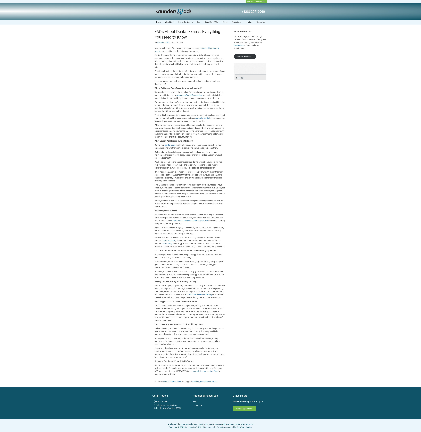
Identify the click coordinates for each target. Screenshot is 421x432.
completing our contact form (205, 371)
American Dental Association (189, 95)
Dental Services (184, 22)
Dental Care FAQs (211, 22)
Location (248, 22)
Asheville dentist (202, 118)
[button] (174, 22)
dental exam (170, 145)
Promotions (236, 22)
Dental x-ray (167, 243)
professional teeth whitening (199, 294)
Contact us (239, 45)
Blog (198, 22)
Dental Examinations (172, 381)
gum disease (205, 381)
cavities (195, 381)
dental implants (168, 240)
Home (158, 22)
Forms (225, 22)
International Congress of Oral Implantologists (201, 424)
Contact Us (261, 22)
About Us (168, 22)
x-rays (214, 381)
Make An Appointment (245, 57)
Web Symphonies (244, 427)
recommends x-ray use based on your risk (189, 220)
